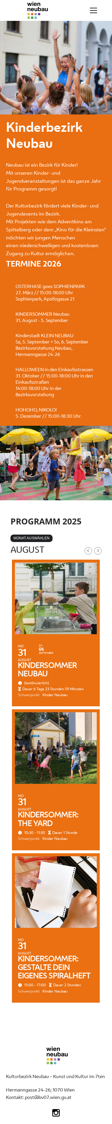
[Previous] (11, 463)
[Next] (101, 463)
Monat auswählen (31, 538)
